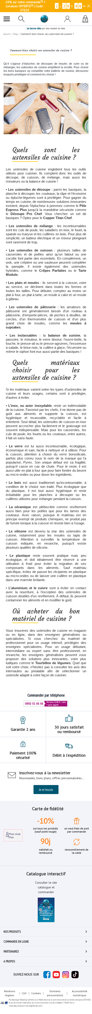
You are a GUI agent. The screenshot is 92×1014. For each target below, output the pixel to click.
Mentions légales (9, 993)
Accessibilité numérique (79, 993)
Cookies (36, 993)
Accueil (6, 34)
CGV (24, 993)
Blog (15, 34)
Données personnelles (55, 993)
